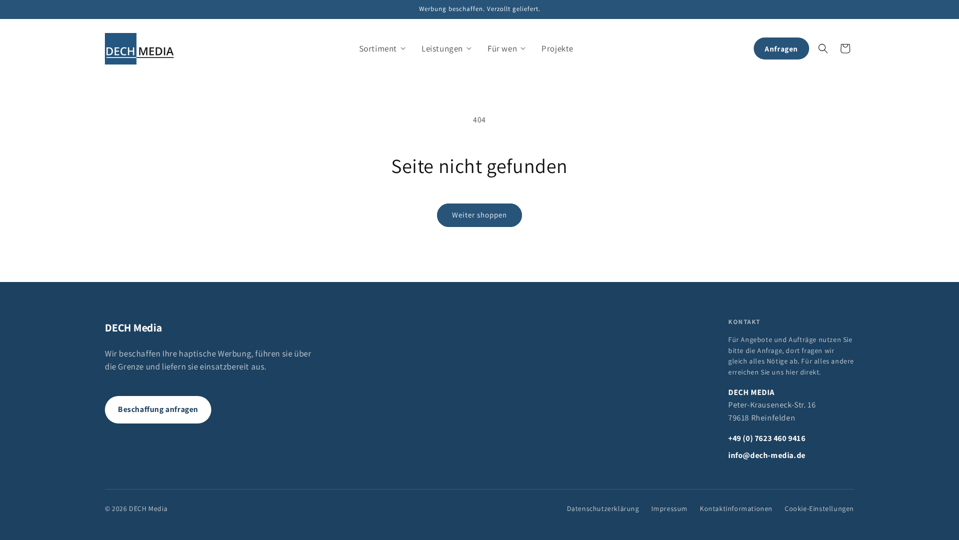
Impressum (669, 508)
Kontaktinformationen (736, 508)
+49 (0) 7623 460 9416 (767, 438)
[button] (382, 48)
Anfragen (781, 49)
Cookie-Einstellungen (819, 508)
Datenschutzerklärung (603, 508)
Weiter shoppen (479, 215)
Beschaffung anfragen (158, 409)
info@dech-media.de (767, 455)
